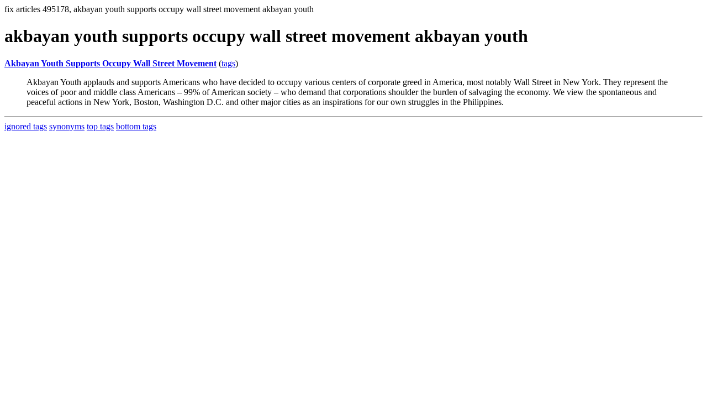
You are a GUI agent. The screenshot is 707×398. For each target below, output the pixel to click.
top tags (100, 126)
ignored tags (25, 126)
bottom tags (136, 126)
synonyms (67, 126)
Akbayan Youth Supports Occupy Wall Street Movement (110, 63)
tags (228, 63)
